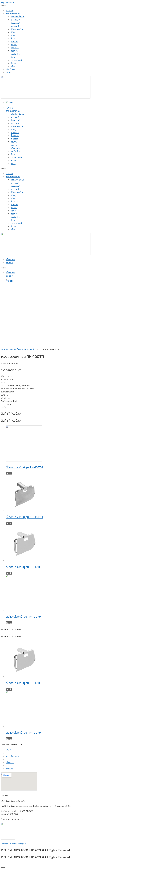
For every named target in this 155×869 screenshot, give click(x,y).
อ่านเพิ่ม (9, 473)
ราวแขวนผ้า (15, 19)
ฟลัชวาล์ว (15, 47)
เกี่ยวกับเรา (10, 69)
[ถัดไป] (4, 867)
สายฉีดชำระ (15, 54)
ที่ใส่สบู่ (13, 32)
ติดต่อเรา (9, 72)
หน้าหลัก (9, 10)
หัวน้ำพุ (13, 63)
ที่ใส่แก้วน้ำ (15, 35)
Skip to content (7, 2)
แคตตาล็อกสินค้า (13, 110)
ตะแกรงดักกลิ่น (17, 60)
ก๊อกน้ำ (13, 57)
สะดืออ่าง (14, 41)
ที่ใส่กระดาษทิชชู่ (17, 29)
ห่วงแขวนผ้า (15, 23)
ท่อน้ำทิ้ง (14, 44)
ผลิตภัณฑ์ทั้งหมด (17, 16)
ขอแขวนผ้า (15, 26)
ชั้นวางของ (15, 38)
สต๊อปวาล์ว (15, 50)
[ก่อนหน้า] (2, 867)
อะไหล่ (13, 66)
